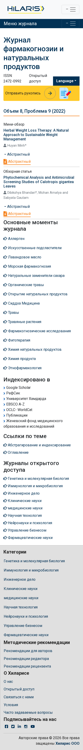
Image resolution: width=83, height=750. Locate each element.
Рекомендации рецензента (27, 666)
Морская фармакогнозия (29, 266)
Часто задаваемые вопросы (28, 712)
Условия (11, 705)
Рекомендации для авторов (28, 651)
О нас (8, 681)
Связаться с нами (19, 697)
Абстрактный (19, 161)
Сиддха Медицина (23, 303)
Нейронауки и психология (26, 616)
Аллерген (15, 238)
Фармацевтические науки (26, 635)
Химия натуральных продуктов (34, 349)
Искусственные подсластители (34, 248)
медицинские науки (21, 598)
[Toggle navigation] (70, 9)
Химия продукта (21, 359)
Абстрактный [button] (18, 154)
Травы (13, 312)
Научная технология (21, 607)
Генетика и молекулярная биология (34, 561)
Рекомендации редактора (26, 658)
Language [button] (65, 81)
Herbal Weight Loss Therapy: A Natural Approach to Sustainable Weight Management (36, 134)
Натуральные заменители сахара (36, 275)
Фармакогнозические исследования (39, 331)
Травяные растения (24, 322)
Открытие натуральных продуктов (37, 294)
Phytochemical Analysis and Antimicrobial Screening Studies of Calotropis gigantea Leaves (38, 181)
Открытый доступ (19, 689)
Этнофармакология (24, 368)
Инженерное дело (20, 579)
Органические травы (25, 285)
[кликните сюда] (25, 9)
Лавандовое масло (24, 257)
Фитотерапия (18, 340)
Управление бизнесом (23, 625)
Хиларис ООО (68, 743)
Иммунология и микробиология (31, 570)
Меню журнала (20, 23)
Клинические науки (20, 589)
